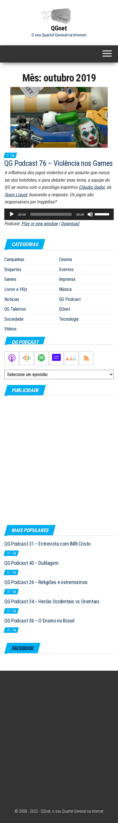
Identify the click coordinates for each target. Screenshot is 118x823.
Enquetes (12, 269)
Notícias (11, 299)
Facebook (22, 648)
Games (10, 279)
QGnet (59, 28)
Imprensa (67, 279)
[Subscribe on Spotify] (41, 358)
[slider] (103, 214)
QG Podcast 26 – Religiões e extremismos (46, 582)
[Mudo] (90, 214)
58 (9, 591)
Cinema (65, 259)
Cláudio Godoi (92, 187)
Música (65, 289)
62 (9, 572)
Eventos (66, 269)
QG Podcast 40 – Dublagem (31, 563)
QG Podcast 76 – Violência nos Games (58, 163)
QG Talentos (15, 309)
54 (9, 611)
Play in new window (39, 223)
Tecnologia (68, 319)
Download (70, 223)
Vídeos (10, 329)
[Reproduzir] (12, 214)
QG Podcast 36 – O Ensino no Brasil (39, 621)
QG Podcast (70, 299)
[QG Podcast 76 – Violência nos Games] (59, 117)
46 (9, 630)
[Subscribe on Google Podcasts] (26, 358)
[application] (59, 214)
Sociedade (13, 319)
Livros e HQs (15, 289)
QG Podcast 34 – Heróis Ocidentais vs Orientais (51, 601)
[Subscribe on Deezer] (71, 358)
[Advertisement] (59, 460)
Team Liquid (15, 194)
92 (9, 553)
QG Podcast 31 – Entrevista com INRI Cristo (47, 544)
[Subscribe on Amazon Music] (56, 358)
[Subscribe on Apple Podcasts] (11, 358)
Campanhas (14, 259)
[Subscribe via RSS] (86, 358)
